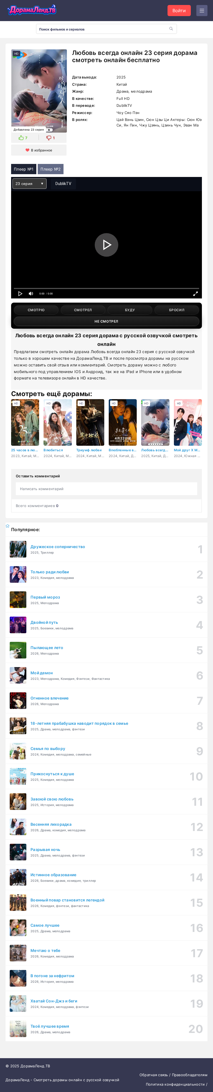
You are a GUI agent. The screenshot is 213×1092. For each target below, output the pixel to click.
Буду (130, 310)
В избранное (41, 150)
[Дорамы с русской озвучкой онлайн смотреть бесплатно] (32, 10)
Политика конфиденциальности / (176, 1084)
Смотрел (83, 310)
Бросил (177, 310)
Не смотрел (106, 321)
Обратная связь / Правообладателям (173, 1075)
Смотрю (36, 310)
